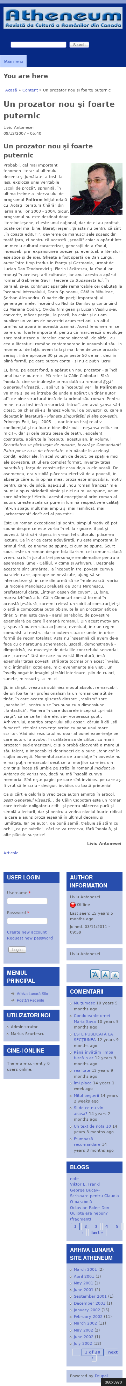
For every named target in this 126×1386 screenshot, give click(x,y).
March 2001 (85, 1269)
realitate (82, 1070)
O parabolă (81, 1202)
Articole (11, 853)
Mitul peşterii (86, 1095)
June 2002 (83, 1337)
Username (19, 893)
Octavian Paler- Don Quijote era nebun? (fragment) (89, 1214)
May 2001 (83, 1283)
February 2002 (88, 1316)
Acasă (11, 90)
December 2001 (89, 1303)
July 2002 (83, 1343)
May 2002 (83, 1330)
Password (18, 913)
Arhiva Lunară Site (32, 993)
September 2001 (90, 1296)
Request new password (30, 938)
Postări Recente (30, 1000)
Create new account (27, 932)
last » (97, 1232)
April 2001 (84, 1276)
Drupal (101, 1376)
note (74, 1179)
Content (30, 90)
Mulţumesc (84, 1003)
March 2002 (85, 1323)
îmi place (83, 1083)
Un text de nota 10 (92, 1126)
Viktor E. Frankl (85, 1184)
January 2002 (87, 1310)
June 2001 (83, 1290)
